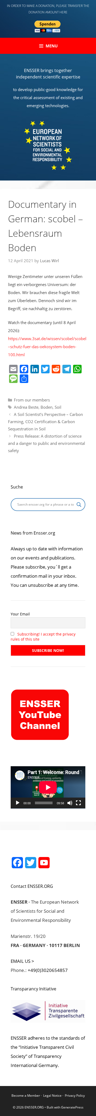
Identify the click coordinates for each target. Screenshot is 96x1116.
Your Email (20, 614)
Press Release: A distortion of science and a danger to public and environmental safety (46, 443)
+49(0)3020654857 (48, 970)
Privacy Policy (75, 1095)
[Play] (17, 803)
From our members (32, 400)
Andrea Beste (26, 407)
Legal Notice (52, 1095)
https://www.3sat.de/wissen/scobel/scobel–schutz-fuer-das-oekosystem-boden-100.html (47, 346)
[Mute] (70, 803)
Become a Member (26, 1095)
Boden (47, 407)
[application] (48, 787)
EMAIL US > (22, 961)
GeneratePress (72, 1107)
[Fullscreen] (78, 803)
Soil (58, 407)
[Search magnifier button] (79, 504)
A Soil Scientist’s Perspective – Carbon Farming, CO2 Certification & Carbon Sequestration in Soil (45, 421)
